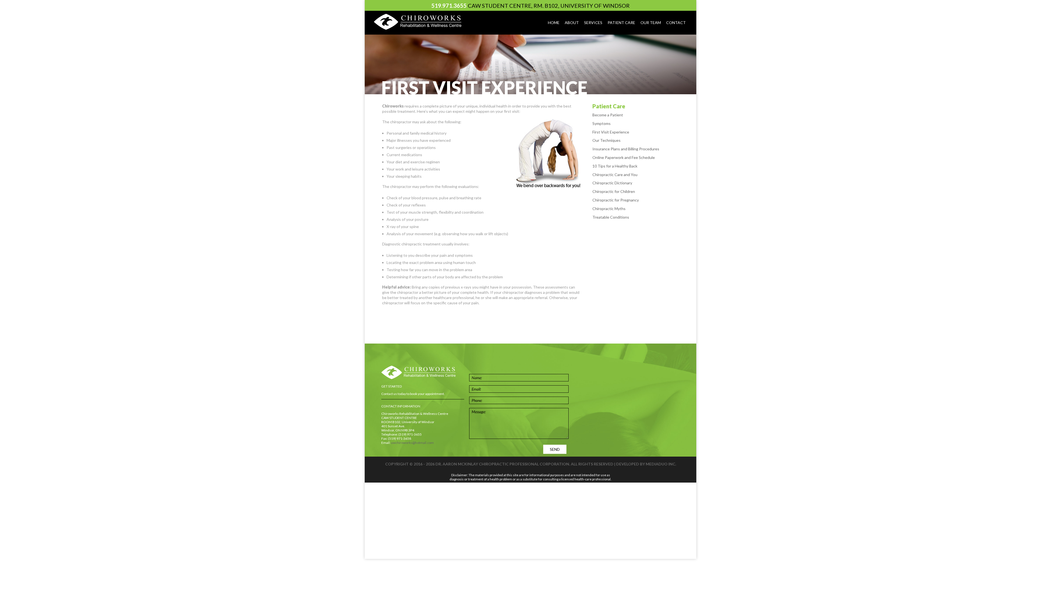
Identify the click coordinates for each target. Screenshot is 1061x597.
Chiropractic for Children (613, 191)
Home (554, 22)
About (572, 22)
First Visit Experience (610, 132)
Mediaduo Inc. (661, 464)
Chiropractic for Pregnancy (615, 200)
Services (593, 22)
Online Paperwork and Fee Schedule (623, 157)
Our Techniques (606, 140)
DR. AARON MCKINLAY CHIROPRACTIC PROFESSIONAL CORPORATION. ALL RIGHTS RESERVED (524, 464)
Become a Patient (607, 114)
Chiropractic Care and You (614, 174)
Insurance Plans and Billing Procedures (625, 148)
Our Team (650, 22)
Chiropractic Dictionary (612, 182)
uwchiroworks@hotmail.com (412, 443)
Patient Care (621, 22)
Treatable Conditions (610, 217)
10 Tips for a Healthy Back (614, 166)
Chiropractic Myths (609, 208)
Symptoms (601, 123)
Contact (676, 22)
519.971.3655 (449, 5)
